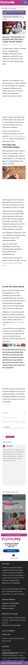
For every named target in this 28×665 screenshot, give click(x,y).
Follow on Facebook (8, 608)
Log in (20, 16)
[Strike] (8, 421)
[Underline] (7, 421)
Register (4, 17)
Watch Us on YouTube (8, 606)
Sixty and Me (7, 44)
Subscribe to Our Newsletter (14, 534)
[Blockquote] (13, 421)
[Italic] (5, 421)
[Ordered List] (10, 421)
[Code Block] (15, 421)
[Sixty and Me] (11, 2)
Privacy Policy (6, 634)
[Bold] (3, 421)
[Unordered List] (12, 421)
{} (18, 421)
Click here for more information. (11, 625)
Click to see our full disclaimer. (11, 583)
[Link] (17, 421)
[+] (20, 421)
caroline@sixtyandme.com (10, 653)
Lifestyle (4, 45)
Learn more (14, 8)
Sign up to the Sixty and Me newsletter (11, 663)
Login (24, 412)
